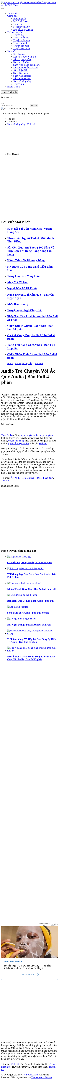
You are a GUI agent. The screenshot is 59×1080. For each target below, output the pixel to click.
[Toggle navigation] (2, 8)
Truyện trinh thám (21, 48)
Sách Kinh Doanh (22, 78)
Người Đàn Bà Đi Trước (22, 288)
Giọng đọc (12, 16)
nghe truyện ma (47, 435)
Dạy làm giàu (19, 54)
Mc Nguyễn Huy (21, 26)
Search (34, 105)
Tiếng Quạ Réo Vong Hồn (23, 276)
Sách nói (11, 51)
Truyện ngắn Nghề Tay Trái (24, 310)
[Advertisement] (29, 187)
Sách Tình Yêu (20, 73)
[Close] (2, 103)
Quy (51, 478)
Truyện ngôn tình (21, 40)
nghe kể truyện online (18, 443)
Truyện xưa (18, 84)
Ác (12, 478)
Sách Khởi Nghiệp (22, 75)
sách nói (43, 443)
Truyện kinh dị (20, 43)
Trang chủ (12, 13)
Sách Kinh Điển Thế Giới (25, 67)
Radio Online (13, 86)
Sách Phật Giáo (20, 70)
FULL (39, 478)
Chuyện (30, 478)
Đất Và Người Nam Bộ (24, 56)
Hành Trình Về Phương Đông (26, 260)
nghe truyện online (30, 435)
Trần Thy (17, 24)
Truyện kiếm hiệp (21, 37)
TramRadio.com (30, 1074)
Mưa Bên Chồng (17, 304)
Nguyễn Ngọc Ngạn (23, 29)
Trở (3, 480)
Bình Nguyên (19, 18)
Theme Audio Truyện (41, 1077)
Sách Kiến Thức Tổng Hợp (26, 65)
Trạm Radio (7, 435)
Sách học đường (21, 62)
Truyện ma (18, 35)
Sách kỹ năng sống (22, 59)
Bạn (24, 478)
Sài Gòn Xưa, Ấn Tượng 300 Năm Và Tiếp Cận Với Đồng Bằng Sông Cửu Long (30, 251)
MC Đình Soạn (20, 21)
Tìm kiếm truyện (9, 92)
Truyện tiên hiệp (21, 45)
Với (7, 480)
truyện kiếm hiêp (16, 440)
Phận (45, 478)
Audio (18, 478)
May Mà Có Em (17, 282)
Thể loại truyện (14, 32)
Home (10, 363)
